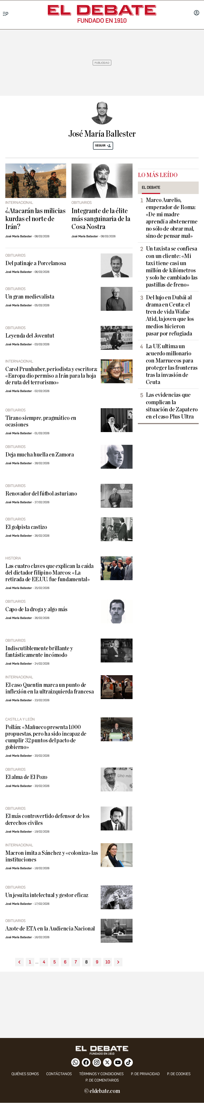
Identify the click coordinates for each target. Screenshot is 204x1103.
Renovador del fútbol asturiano (41, 494)
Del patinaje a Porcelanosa (35, 263)
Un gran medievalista (29, 297)
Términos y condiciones (101, 1074)
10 (107, 961)
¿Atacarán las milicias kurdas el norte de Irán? (35, 219)
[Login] (196, 13)
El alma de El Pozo (26, 777)
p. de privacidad (145, 1074)
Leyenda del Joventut (29, 336)
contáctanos (59, 1074)
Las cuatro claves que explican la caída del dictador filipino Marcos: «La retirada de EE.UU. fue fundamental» (49, 573)
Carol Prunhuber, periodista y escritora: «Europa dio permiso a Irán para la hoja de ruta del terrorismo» (51, 376)
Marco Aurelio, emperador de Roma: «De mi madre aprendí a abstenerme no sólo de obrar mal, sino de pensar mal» (172, 218)
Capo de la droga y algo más (36, 609)
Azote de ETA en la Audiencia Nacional (50, 929)
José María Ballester (18, 236)
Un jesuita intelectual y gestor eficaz (46, 895)
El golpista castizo (26, 527)
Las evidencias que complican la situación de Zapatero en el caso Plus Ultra (172, 406)
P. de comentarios (102, 1080)
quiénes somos (25, 1074)
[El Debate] (102, 10)
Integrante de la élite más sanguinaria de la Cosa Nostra (100, 219)
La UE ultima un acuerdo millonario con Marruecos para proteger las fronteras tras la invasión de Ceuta (172, 364)
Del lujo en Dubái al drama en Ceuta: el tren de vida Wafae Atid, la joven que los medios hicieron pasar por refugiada (170, 315)
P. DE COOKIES (178, 1074)
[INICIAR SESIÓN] (196, 13)
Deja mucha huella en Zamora (39, 455)
